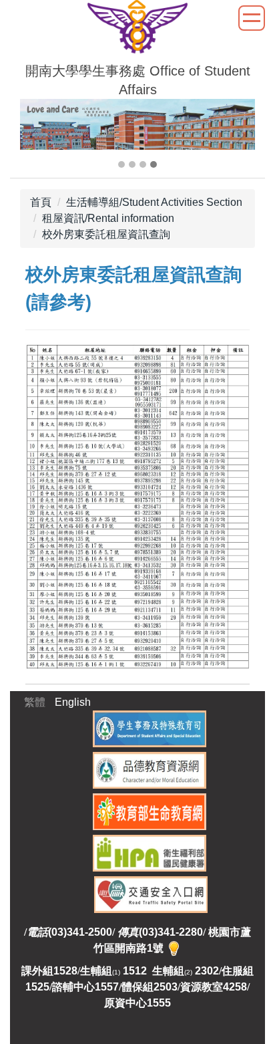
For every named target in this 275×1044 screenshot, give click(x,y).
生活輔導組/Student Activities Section (154, 202)
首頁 (40, 202)
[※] (174, 948)
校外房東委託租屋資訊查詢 (106, 234)
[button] (36, 135)
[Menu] (251, 18)
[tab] (121, 164)
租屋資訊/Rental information (108, 218)
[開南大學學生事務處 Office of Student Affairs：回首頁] (137, 29)
